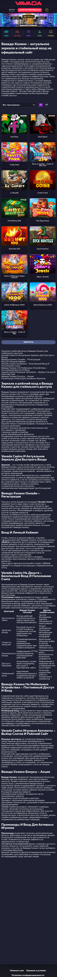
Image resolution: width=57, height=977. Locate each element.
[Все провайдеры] (18, 106)
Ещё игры (28, 342)
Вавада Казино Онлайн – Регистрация (20, 360)
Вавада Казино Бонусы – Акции (17, 376)
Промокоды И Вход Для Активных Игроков (23, 379)
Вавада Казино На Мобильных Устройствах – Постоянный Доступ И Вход (24, 369)
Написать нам (17, 971)
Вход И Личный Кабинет (13, 362)
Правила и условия (36, 971)
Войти (12, 10)
